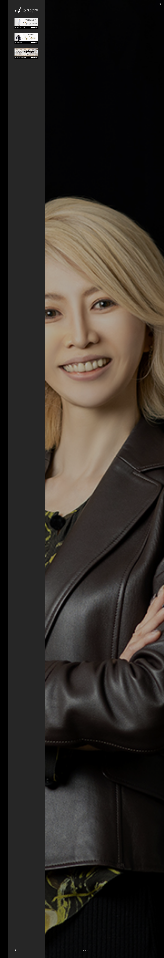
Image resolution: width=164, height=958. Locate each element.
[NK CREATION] (26, 10)
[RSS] (16, 950)
